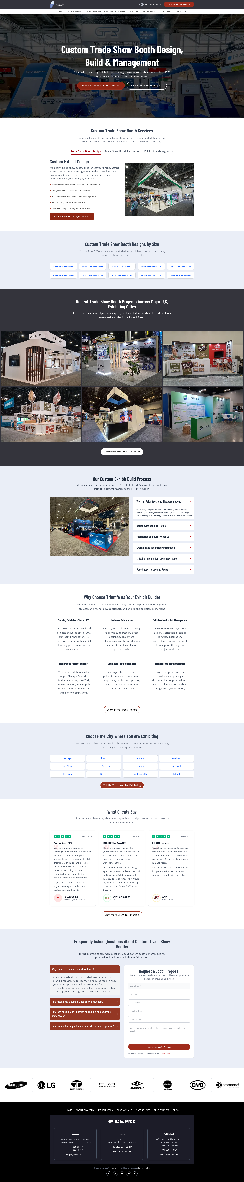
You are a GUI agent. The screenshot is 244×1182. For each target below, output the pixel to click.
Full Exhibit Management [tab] (158, 151)
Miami (176, 774)
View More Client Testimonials (122, 914)
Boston (103, 774)
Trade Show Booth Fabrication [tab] (122, 151)
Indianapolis (140, 774)
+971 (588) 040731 (168, 1150)
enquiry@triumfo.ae (169, 1154)
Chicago (104, 758)
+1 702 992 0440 (75, 1147)
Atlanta (140, 766)
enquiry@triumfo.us (153, 4)
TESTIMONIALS (148, 11)
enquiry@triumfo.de (122, 1151)
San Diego (67, 766)
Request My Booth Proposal (159, 1047)
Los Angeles (104, 766)
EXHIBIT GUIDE (165, 11)
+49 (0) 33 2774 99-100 (122, 1147)
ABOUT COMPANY (74, 11)
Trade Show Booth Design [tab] (86, 151)
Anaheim (176, 758)
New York (176, 766)
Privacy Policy (165, 1053)
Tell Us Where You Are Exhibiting (122, 785)
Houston (67, 774)
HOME (60, 11)
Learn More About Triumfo (122, 709)
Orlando (140, 758)
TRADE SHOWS (161, 1110)
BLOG (176, 1110)
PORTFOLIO (134, 11)
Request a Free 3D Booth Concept (101, 85)
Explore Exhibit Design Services (72, 216)
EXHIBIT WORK (105, 1110)
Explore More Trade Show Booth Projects (122, 451)
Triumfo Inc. (115, 1167)
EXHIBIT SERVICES (93, 11)
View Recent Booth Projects (147, 85)
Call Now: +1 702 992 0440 (179, 4)
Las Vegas (67, 758)
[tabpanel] (122, 189)
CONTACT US (180, 11)
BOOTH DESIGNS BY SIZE (115, 11)
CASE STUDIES (143, 1110)
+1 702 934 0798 (75, 1150)
